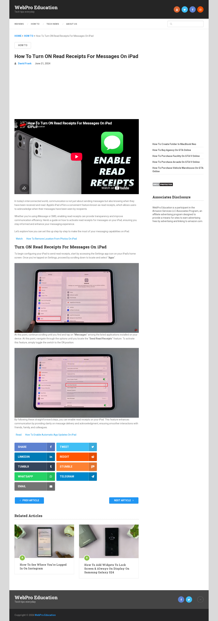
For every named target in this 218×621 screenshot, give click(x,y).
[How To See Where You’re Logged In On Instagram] (44, 541)
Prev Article (30, 500)
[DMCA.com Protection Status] (162, 187)
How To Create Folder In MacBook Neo (174, 144)
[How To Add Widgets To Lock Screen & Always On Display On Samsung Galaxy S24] (109, 541)
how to (22, 45)
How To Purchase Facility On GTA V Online (176, 156)
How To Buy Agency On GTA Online (171, 150)
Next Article (122, 500)
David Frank (25, 63)
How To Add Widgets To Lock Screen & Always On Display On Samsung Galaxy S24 (106, 568)
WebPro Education (36, 7)
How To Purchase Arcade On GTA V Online (176, 162)
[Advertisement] (76, 93)
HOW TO (35, 24)
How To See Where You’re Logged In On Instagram (43, 566)
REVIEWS (19, 24)
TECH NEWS (52, 24)
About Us (71, 24)
